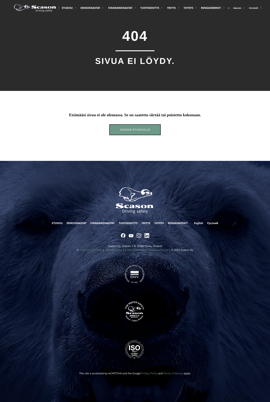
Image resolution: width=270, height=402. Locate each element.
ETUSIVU (57, 223)
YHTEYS (159, 223)
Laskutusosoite (160, 250)
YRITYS (146, 223)
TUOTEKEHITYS (128, 223)
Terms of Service (173, 373)
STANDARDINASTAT (102, 223)
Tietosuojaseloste (137, 250)
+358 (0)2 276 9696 (91, 250)
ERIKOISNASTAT (76, 223)
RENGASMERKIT (178, 223)
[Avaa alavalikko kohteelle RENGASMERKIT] (229, 8)
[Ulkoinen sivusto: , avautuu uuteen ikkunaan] (123, 235)
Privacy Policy (149, 373)
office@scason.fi (114, 250)
